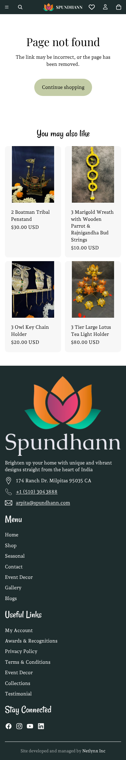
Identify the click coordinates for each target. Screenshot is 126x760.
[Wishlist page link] (92, 7)
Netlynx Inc (94, 750)
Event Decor (19, 577)
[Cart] (118, 7)
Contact (14, 567)
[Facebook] (8, 726)
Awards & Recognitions (31, 641)
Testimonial (18, 694)
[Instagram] (19, 726)
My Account (19, 630)
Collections (17, 683)
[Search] (20, 7)
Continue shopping (63, 87)
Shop (11, 545)
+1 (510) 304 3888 (36, 492)
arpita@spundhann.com (43, 503)
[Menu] (6, 7)
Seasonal (15, 556)
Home (11, 535)
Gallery (13, 588)
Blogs (11, 598)
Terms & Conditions (27, 662)
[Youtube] (30, 726)
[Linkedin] (41, 726)
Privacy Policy (21, 652)
